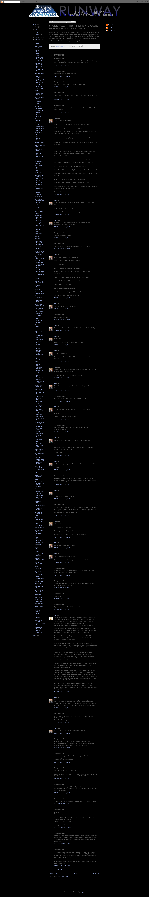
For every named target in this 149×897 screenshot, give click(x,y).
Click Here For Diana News (39, 292)
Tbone (110, 27)
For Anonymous (39, 205)
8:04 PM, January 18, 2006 (62, 733)
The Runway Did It (38, 502)
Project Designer (38, 358)
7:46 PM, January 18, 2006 (62, 330)
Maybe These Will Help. (39, 93)
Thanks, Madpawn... (39, 548)
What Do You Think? (38, 46)
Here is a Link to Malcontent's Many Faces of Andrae (39, 218)
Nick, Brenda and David (38, 107)
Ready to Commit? (38, 208)
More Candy (38, 196)
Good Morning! (39, 73)
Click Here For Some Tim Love (39, 435)
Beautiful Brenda (38, 115)
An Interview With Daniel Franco (39, 612)
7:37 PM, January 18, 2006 (62, 238)
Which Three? (39, 233)
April (36, 32)
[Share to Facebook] (79, 46)
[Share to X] (77, 46)
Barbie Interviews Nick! (38, 51)
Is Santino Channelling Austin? (39, 381)
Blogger (82, 892)
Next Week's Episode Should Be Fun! (39, 574)
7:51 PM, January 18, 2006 (62, 419)
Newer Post (53, 873)
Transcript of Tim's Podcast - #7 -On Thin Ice (40, 392)
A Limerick (38, 101)
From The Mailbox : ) (38, 562)
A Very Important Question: (39, 129)
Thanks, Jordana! (38, 296)
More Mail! (38, 278)
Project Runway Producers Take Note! (39, 86)
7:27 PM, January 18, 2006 (62, 87)
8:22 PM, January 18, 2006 (62, 778)
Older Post (96, 873)
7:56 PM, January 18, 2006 (62, 499)
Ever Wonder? (39, 597)
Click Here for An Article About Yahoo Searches (39, 311)
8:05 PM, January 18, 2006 (62, 747)
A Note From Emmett (38, 321)
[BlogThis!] (75, 46)
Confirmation (38, 173)
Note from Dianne (38, 325)
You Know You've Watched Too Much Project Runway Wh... (40, 79)
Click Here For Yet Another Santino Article (39, 342)
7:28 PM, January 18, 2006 (62, 99)
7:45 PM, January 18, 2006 (62, 309)
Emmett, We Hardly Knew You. (39, 445)
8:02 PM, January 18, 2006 (62, 708)
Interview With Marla (39, 162)
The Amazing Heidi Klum (39, 600)
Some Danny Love (38, 150)
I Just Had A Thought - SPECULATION (40, 622)
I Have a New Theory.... (39, 607)
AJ (55, 118)
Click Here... (38, 489)
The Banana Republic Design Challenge (39, 630)
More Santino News (39, 111)
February (38, 37)
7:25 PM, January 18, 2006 (62, 76)
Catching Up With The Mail (39, 305)
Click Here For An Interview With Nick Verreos (39, 484)
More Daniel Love (38, 133)
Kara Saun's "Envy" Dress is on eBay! (39, 405)
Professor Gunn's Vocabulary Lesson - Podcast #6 (39, 539)
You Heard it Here (38, 300)
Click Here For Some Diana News (39, 418)
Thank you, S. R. (39, 289)
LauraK (110, 25)
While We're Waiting (38, 475)
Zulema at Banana (38, 285)
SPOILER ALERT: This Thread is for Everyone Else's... (39, 264)
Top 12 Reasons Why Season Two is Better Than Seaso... (40, 58)
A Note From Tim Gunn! (40, 145)
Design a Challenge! (39, 187)
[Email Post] (69, 46)
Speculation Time (38, 332)
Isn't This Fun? (39, 603)
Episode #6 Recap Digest (39, 558)
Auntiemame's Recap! (39, 450)
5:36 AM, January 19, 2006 (62, 865)
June (36, 27)
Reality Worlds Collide (39, 554)
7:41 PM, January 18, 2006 (62, 248)
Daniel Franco (39, 581)
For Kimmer (38, 544)
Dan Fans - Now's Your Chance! (39, 192)
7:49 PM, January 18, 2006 (62, 390)
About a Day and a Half (38, 183)
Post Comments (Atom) (64, 876)
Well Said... (38, 329)
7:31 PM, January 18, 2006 (62, 112)
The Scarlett (111, 30)
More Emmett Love (39, 440)
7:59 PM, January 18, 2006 (62, 562)
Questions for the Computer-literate (39, 168)
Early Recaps (39, 248)
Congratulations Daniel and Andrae (39, 497)
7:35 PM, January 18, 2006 (62, 214)
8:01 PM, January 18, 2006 (62, 609)
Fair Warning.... (39, 104)
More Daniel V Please (39, 508)
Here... (37, 566)
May (36, 29)
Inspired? (37, 239)
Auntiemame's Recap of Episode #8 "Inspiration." (39, 244)
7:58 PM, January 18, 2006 (62, 548)
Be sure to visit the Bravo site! (39, 229)
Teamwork (38, 594)
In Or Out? (38, 569)
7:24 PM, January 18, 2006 (62, 65)
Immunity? (38, 223)
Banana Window (40, 505)
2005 (35, 636)
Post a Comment (57, 869)
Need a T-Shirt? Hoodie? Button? (39, 531)
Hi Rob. (37, 479)
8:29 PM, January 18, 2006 (62, 793)
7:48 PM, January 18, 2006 (62, 377)
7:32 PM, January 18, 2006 (62, 194)
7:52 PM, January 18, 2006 (62, 455)
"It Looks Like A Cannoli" (39, 423)
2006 (35, 25)
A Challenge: (38, 315)
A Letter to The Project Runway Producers (39, 399)
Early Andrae (38, 373)
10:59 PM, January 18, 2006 (62, 804)
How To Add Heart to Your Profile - (39, 200)
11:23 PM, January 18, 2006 (62, 827)
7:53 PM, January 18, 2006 (62, 470)
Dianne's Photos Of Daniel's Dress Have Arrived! (39, 178)
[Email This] (73, 46)
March (37, 35)
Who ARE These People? (39, 616)
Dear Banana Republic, (39, 591)
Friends (37, 361)
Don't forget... (38, 583)
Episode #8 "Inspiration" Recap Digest (39, 155)
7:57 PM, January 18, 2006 (62, 537)
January (37, 40)
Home (75, 873)
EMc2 (36, 318)
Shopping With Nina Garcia (39, 587)
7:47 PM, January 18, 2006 (62, 345)
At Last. (37, 551)
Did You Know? (39, 142)
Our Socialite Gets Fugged (39, 518)
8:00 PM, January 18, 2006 (62, 587)
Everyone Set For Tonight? (39, 281)
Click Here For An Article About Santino (39, 429)
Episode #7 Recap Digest (39, 376)
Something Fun (39, 225)
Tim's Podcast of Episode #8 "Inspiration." (39, 252)
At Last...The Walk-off (38, 385)
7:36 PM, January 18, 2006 (62, 227)
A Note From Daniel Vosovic (38, 138)
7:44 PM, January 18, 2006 (62, 298)
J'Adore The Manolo (38, 119)
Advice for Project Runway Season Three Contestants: (39, 351)
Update (37, 159)
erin (55, 615)
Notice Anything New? (39, 98)
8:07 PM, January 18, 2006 (62, 762)
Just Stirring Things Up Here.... (38, 513)
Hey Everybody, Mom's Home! (39, 257)
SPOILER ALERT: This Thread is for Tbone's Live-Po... (39, 273)
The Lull (37, 90)
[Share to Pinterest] (81, 46)
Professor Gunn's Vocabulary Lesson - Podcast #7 (39, 367)
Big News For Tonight (39, 492)
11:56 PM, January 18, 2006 (62, 843)
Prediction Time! (39, 527)
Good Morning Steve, (39, 336)
